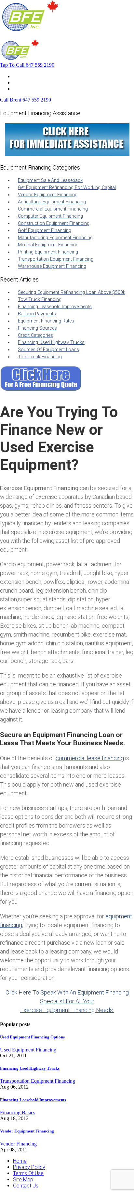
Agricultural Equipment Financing (52, 202)
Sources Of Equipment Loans (48, 349)
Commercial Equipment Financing (53, 209)
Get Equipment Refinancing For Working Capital (67, 187)
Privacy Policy (29, 1167)
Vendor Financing (18, 1143)
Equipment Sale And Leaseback (50, 180)
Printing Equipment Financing (48, 252)
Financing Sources (37, 328)
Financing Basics (17, 1112)
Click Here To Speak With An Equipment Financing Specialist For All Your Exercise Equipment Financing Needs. (67, 1001)
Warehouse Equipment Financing (52, 266)
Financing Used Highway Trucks (51, 342)
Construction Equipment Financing (53, 223)
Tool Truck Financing (40, 357)
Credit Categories (35, 335)
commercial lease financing (90, 758)
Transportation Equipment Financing (55, 259)
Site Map (23, 1179)
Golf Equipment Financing (44, 230)
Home (20, 76)
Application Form (32, 82)
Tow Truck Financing (39, 299)
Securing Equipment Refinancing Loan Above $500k (71, 292)
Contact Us (25, 89)
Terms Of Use (28, 1173)
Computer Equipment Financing (50, 216)
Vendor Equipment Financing (47, 195)
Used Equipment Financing (28, 1049)
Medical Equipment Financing (48, 245)
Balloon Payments (37, 314)
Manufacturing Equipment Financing (55, 237)
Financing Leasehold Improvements (55, 306)
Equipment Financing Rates (46, 321)
